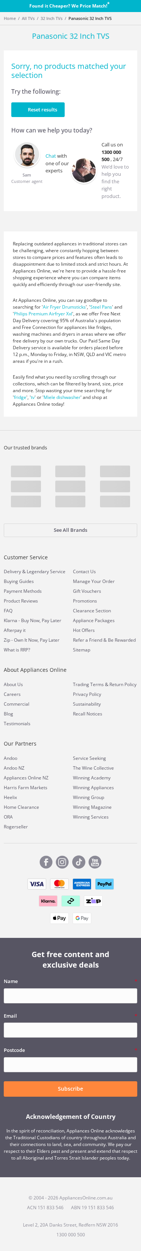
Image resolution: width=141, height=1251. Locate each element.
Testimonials (17, 723)
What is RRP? (17, 650)
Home (10, 18)
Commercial (16, 704)
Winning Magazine (92, 807)
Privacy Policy (87, 694)
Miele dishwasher (62, 397)
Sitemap (81, 650)
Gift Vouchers (87, 591)
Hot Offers (84, 630)
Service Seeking (89, 758)
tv (33, 397)
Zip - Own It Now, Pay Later (31, 640)
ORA (8, 817)
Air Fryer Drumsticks (64, 307)
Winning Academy (92, 778)
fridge (20, 397)
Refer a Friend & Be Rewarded (104, 640)
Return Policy (122, 684)
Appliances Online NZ (26, 778)
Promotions (85, 601)
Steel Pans (101, 307)
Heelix (10, 797)
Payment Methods (23, 591)
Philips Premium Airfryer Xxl (43, 313)
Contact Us (84, 571)
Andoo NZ (14, 768)
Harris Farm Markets (25, 787)
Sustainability (87, 704)
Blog (8, 714)
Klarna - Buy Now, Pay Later (32, 620)
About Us (13, 684)
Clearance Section (92, 610)
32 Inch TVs (51, 18)
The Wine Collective (93, 768)
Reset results (42, 109)
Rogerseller (16, 826)
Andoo (10, 758)
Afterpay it (15, 630)
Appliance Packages (94, 620)
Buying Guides (19, 581)
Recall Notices (87, 714)
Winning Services (91, 817)
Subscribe (70, 1088)
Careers (12, 694)
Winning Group (88, 797)
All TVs (28, 18)
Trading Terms (88, 684)
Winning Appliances (93, 787)
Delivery (12, 571)
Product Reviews (21, 601)
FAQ (8, 610)
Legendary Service (46, 571)
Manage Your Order (94, 581)
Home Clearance (21, 807)
